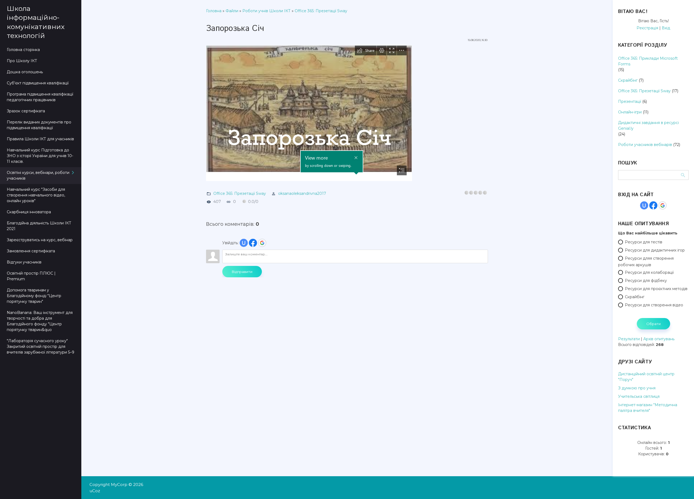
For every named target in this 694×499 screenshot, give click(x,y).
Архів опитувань (658, 338)
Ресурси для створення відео (654, 305)
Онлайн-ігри (630, 112)
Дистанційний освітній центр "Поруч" (646, 376)
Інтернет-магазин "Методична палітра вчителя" (647, 407)
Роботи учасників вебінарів (645, 144)
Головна (213, 10)
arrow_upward (682, 487)
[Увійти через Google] (262, 243)
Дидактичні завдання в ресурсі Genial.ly (648, 125)
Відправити (242, 271)
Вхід (666, 28)
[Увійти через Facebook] (253, 243)
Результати (629, 338)
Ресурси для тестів (643, 242)
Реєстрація (647, 28)
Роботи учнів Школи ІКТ (266, 10)
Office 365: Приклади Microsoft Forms (648, 61)
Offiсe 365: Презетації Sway (321, 10)
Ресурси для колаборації (649, 272)
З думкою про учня (637, 388)
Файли (232, 10)
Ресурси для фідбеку (646, 280)
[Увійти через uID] (244, 243)
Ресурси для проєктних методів (656, 288)
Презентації (629, 101)
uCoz (94, 490)
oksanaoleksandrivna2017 (302, 193)
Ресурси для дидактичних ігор (655, 250)
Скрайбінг (628, 80)
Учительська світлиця (639, 396)
